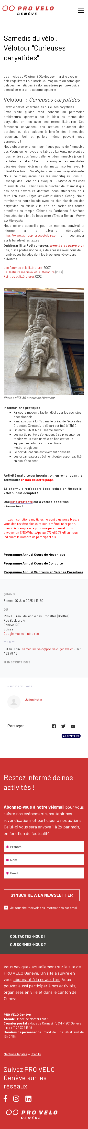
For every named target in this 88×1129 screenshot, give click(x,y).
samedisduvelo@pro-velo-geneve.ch (48, 649)
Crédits (36, 1054)
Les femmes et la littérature (23, 267)
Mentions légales (15, 1054)
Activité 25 (71, 736)
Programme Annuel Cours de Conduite (33, 563)
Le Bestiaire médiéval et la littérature (29, 272)
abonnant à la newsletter (36, 979)
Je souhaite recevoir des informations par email (43, 908)
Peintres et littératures (19, 276)
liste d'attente (21, 502)
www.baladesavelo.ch (67, 245)
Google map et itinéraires (21, 633)
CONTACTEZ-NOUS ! (27, 936)
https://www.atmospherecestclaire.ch (30, 235)
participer (38, 985)
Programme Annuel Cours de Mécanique (34, 554)
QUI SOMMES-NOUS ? (28, 944)
